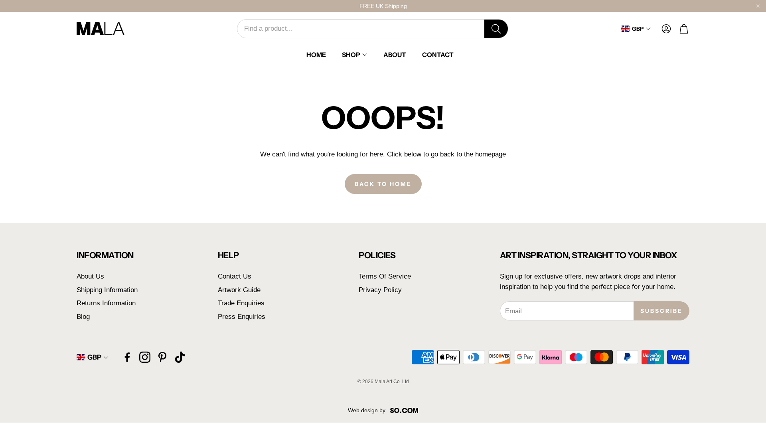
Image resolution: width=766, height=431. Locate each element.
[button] (372, 29)
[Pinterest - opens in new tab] (162, 357)
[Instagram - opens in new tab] (144, 357)
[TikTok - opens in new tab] (180, 357)
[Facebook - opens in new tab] (127, 357)
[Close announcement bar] (758, 6)
